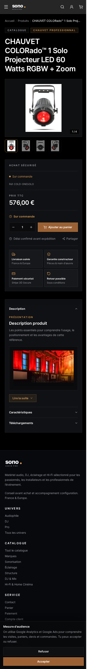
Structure (11, 573)
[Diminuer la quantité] (13, 227)
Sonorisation (13, 561)
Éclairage (11, 567)
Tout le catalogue (16, 550)
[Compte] (71, 6)
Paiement (11, 613)
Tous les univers (15, 532)
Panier (9, 607)
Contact (10, 602)
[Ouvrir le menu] (6, 6)
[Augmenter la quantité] (31, 227)
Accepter (43, 661)
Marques (10, 556)
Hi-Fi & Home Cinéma (19, 584)
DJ (6, 521)
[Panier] (80, 6)
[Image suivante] (75, 108)
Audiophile (12, 515)
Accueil (9, 20)
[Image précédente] (11, 108)
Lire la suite (20, 398)
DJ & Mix (11, 578)
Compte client (14, 619)
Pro (7, 527)
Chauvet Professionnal (54, 30)
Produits (23, 20)
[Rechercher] (62, 6)
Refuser (43, 651)
